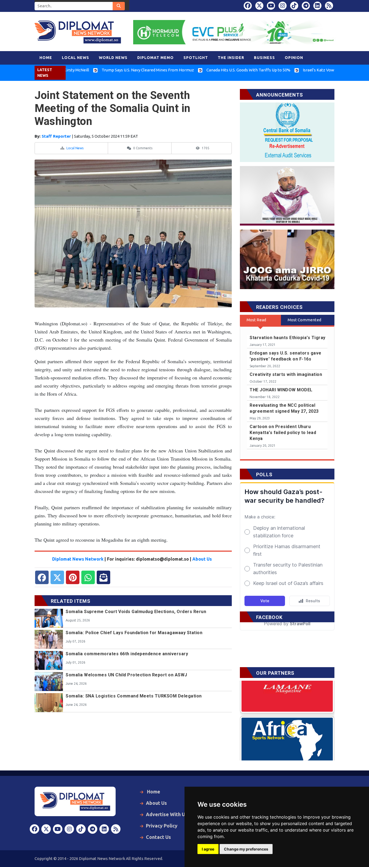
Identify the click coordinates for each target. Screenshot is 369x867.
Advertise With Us (166, 814)
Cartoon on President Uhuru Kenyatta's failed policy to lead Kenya (283, 432)
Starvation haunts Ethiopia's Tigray (288, 337)
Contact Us (158, 837)
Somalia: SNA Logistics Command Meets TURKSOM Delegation (134, 696)
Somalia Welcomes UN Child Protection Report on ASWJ (126, 674)
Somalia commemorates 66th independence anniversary (127, 653)
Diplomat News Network (77, 559)
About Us (202, 559)
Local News (74, 148)
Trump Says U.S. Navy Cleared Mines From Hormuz (122, 70)
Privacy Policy (161, 825)
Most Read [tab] (256, 319)
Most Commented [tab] (304, 319)
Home (153, 791)
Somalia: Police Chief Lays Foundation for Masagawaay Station (134, 632)
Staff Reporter (57, 136)
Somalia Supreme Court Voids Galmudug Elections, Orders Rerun (136, 611)
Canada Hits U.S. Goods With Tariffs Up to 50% (222, 70)
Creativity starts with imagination (286, 374)
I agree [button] (208, 849)
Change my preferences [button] (246, 849)
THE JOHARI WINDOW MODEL (281, 389)
